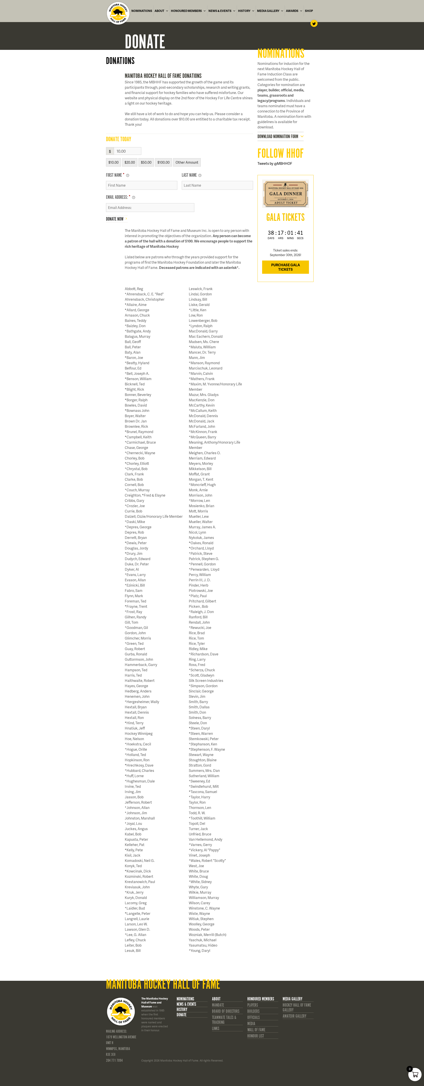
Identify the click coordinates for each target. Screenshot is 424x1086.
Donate (181, 1015)
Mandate (218, 1005)
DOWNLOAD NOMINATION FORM (277, 136)
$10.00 (113, 162)
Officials (253, 1017)
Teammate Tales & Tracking (224, 1020)
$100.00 (163, 162)
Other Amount (187, 162)
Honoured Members (186, 11)
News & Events (219, 11)
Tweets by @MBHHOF (274, 163)
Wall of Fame (256, 1030)
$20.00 (130, 162)
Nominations (141, 11)
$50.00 (146, 162)
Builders (253, 1011)
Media (251, 1023)
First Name (115, 175)
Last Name (190, 175)
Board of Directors (225, 1011)
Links (215, 1028)
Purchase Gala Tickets (285, 267)
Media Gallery (268, 11)
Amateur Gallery (294, 1016)
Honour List (255, 1036)
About (159, 11)
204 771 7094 (114, 1060)
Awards (292, 11)
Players (252, 1005)
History (244, 11)
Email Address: (118, 197)
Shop (309, 11)
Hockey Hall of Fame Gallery (297, 1007)
